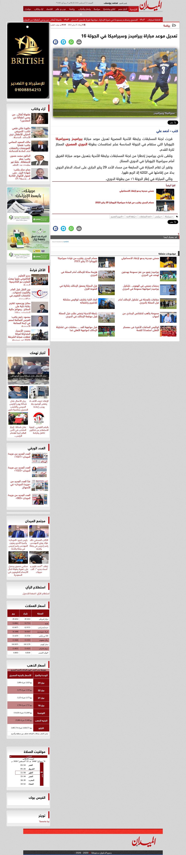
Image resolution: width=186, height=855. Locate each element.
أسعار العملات (35, 605)
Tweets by (44, 821)
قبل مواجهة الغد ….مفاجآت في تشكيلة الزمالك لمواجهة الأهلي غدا (76, 328)
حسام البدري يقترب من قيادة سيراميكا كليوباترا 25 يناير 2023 (124, 202)
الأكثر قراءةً (37, 269)
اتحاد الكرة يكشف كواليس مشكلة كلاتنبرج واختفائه (80, 300)
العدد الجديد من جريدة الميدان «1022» (19, 468)
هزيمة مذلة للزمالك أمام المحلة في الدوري (79, 273)
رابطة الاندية (130, 217)
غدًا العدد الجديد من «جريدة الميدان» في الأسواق (20, 484)
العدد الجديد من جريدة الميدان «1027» (19, 455)
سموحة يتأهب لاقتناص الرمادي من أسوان (140, 314)
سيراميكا (62, 138)
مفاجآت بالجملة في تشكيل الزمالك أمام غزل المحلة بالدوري (138, 300)
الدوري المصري (76, 143)
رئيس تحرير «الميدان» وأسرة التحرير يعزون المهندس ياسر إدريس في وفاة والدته (18, 544)
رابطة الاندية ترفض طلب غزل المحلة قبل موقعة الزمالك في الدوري (78, 314)
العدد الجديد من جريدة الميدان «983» (19, 496)
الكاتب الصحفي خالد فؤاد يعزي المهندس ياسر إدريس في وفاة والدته (39, 544)
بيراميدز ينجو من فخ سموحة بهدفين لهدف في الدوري (140, 273)
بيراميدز (77, 138)
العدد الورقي (36, 447)
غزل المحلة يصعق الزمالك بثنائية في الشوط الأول (78, 287)
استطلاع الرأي (35, 586)
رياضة (166, 25)
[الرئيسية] (134, 9)
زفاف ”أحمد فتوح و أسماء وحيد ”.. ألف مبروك (39, 568)
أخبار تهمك (37, 352)
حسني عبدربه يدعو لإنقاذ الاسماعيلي (136, 190)
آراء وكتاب (38, 108)
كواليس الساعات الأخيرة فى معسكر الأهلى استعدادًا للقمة (141, 328)
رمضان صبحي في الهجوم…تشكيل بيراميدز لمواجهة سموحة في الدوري (140, 287)
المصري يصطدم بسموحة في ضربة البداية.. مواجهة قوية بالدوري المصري (136, 19)
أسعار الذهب (36, 664)
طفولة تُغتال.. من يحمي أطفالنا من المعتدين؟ (72, 19)
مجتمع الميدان (35, 520)
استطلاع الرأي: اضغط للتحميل (36, 593)
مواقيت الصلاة (34, 751)
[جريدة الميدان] (28, 61)
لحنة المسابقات (145, 217)
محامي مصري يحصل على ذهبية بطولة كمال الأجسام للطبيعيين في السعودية (18, 570)
